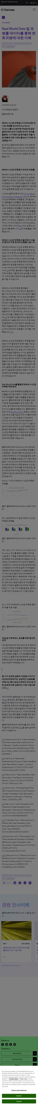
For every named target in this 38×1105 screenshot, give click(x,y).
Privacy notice (23, 1079)
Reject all (18, 1096)
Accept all (19, 1101)
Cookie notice (13, 1079)
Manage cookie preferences (19, 1090)
